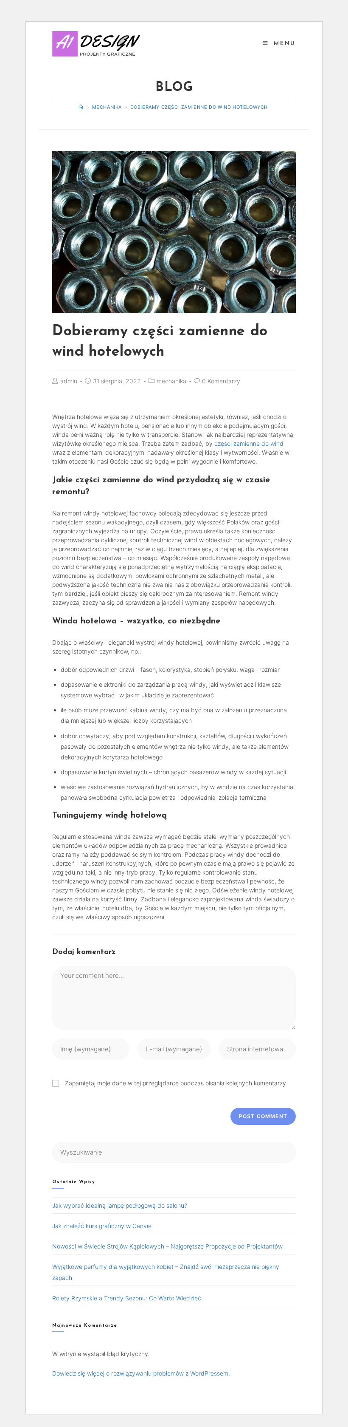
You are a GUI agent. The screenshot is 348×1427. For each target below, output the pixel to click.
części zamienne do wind (248, 443)
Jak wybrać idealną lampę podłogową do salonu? (119, 1205)
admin (68, 381)
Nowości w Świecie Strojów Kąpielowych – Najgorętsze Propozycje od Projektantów (167, 1246)
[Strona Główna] (81, 107)
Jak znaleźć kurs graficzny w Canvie (102, 1225)
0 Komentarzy (221, 381)
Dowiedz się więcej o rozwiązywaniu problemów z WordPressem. (141, 1373)
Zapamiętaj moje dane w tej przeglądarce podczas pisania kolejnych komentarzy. (176, 1083)
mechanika (171, 381)
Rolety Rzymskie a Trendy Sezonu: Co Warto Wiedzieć (126, 1298)
